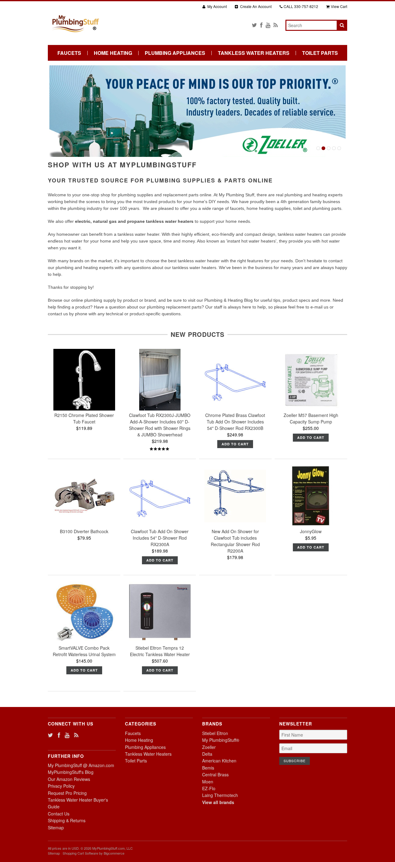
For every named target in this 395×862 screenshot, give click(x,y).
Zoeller (209, 747)
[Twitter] (254, 24)
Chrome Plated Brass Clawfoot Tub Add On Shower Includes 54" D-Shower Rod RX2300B (235, 421)
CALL (301, 6)
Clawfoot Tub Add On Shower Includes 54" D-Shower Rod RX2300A (160, 537)
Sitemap (56, 827)
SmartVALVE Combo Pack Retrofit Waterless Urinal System (84, 651)
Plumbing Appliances (175, 53)
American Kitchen (219, 761)
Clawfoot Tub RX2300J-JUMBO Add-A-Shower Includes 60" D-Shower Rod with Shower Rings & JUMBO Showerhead (159, 425)
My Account (216, 6)
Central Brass (215, 774)
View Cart (339, 6)
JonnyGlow (311, 531)
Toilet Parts (320, 53)
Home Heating (113, 53)
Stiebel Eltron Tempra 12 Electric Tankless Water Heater (160, 651)
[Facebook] (261, 24)
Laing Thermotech (220, 795)
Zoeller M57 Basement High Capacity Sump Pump (311, 418)
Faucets (69, 53)
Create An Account (255, 6)
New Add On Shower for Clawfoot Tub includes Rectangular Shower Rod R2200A (235, 541)
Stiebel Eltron (215, 733)
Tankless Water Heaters (253, 53)
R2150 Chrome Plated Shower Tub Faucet (84, 418)
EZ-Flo (208, 788)
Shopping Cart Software (80, 853)
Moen (207, 781)
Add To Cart (235, 444)
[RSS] (275, 24)
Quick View (84, 394)
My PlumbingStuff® (220, 740)
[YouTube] (268, 24)
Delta (207, 754)
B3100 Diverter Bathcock (84, 531)
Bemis (208, 768)
